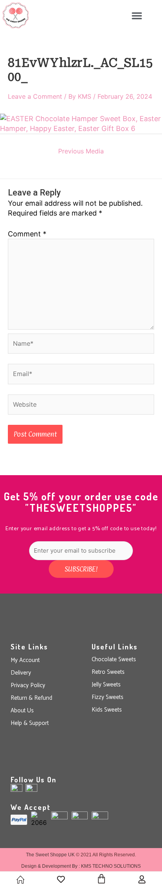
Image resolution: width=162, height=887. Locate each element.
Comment (27, 234)
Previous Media (81, 151)
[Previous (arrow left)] (14, 443)
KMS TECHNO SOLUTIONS (111, 866)
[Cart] (101, 879)
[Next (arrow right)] (148, 443)
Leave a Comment (35, 96)
